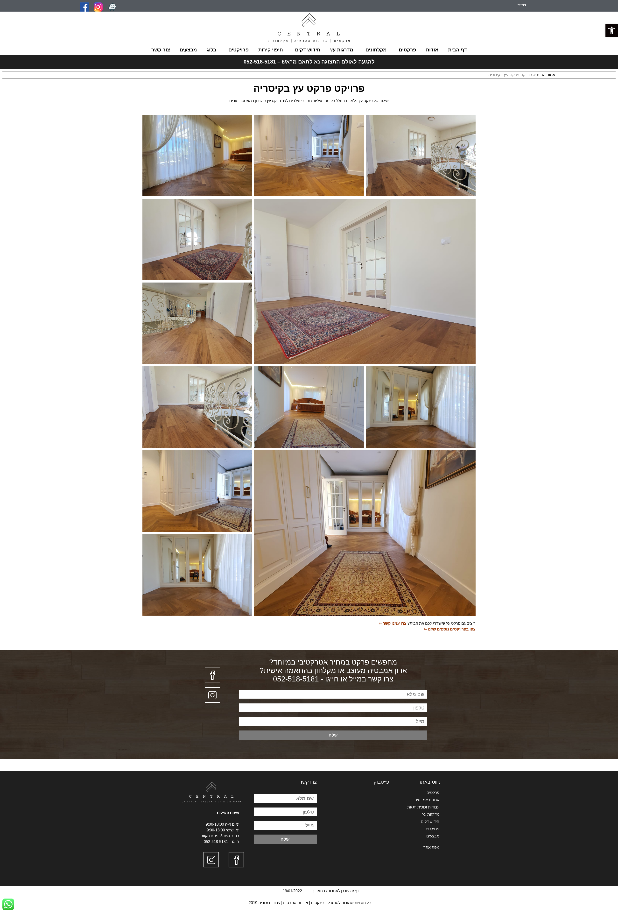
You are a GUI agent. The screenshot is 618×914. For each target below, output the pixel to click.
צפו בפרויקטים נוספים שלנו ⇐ (450, 629)
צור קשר (160, 49)
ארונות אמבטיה (426, 800)
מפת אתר (431, 847)
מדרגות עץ (341, 49)
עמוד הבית (546, 75)
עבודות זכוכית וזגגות (423, 807)
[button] (611, 30)
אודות (432, 49)
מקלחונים (376, 49)
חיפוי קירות (270, 49)
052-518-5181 (216, 842)
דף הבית (457, 49)
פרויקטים (238, 49)
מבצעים (188, 49)
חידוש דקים (307, 49)
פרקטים (407, 49)
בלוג (211, 49)
